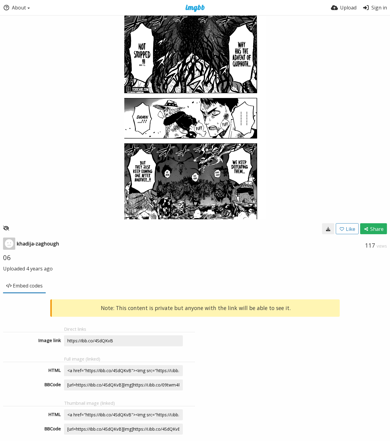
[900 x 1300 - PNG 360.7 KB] (328, 228)
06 (7, 257)
